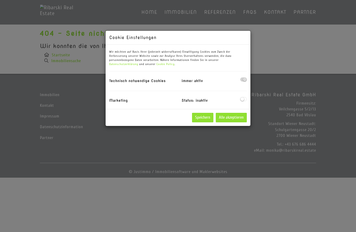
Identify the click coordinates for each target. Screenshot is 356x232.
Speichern (202, 117)
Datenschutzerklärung (123, 64)
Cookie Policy (165, 64)
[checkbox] (243, 79)
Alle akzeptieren (231, 117)
